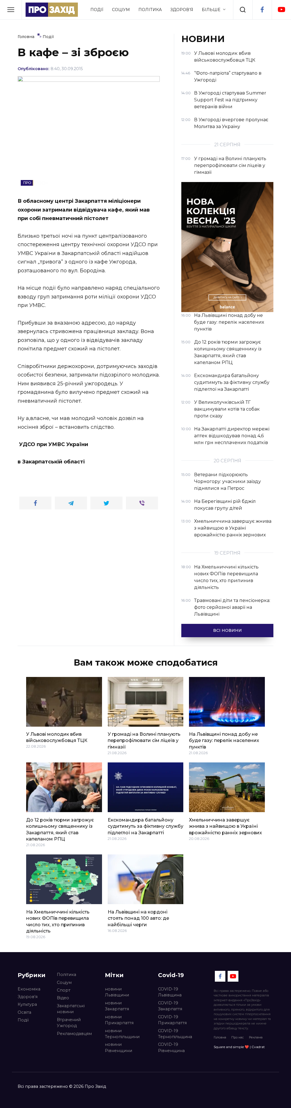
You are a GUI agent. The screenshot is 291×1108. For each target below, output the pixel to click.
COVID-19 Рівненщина (171, 1047)
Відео (63, 997)
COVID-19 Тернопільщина (175, 1034)
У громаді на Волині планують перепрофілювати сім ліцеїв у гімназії (144, 740)
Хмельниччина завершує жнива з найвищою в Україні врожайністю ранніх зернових (225, 826)
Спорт (63, 990)
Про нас (237, 1037)
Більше (211, 9)
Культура (27, 1004)
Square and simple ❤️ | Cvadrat (239, 1047)
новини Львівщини (117, 992)
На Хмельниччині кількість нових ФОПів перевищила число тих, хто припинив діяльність (58, 921)
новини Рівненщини (118, 1047)
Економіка (29, 989)
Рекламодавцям (74, 1033)
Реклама (256, 1037)
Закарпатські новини (71, 1009)
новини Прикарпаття (119, 1020)
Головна (220, 1037)
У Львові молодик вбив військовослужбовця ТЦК (56, 737)
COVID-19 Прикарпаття (172, 1020)
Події (96, 9)
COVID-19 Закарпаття (170, 1006)
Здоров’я (181, 9)
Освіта (24, 1012)
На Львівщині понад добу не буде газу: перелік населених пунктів (224, 740)
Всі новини (227, 630)
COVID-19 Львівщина (170, 992)
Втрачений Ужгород (69, 1022)
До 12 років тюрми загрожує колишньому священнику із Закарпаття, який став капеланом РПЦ (60, 829)
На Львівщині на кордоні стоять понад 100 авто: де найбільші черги (138, 918)
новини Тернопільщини (122, 1034)
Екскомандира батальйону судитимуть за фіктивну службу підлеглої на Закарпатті (145, 826)
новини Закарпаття (117, 1006)
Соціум (121, 9)
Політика (150, 9)
